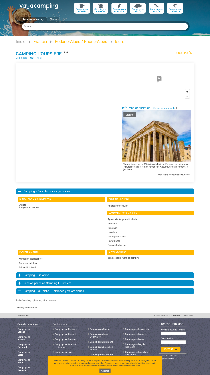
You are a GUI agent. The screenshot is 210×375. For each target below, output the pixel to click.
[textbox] (105, 26)
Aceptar (105, 370)
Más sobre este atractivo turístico (174, 174)
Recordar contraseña (168, 356)
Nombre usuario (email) (173, 329)
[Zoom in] (187, 91)
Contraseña (167, 338)
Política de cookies (131, 366)
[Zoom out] (187, 96)
